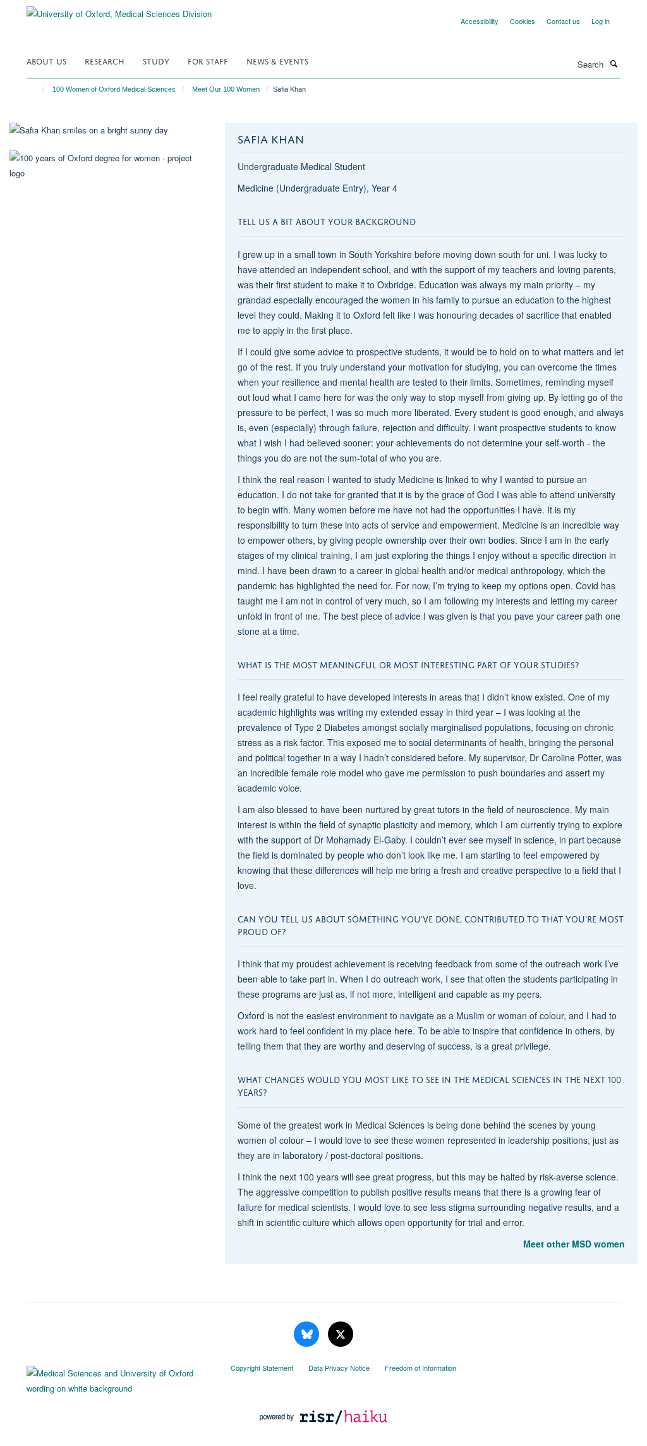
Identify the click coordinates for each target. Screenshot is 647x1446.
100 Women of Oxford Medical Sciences (114, 89)
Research (104, 60)
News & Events (277, 60)
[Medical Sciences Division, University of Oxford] (119, 1377)
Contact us (563, 21)
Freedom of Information (420, 1368)
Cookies (522, 21)
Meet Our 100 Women (226, 89)
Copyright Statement (262, 1368)
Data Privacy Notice (339, 1368)
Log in (600, 21)
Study (156, 60)
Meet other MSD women (574, 1243)
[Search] (613, 63)
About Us (46, 60)
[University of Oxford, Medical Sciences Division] (119, 9)
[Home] (37, 89)
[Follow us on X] (340, 1334)
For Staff (208, 60)
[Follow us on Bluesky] (308, 1334)
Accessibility (480, 21)
